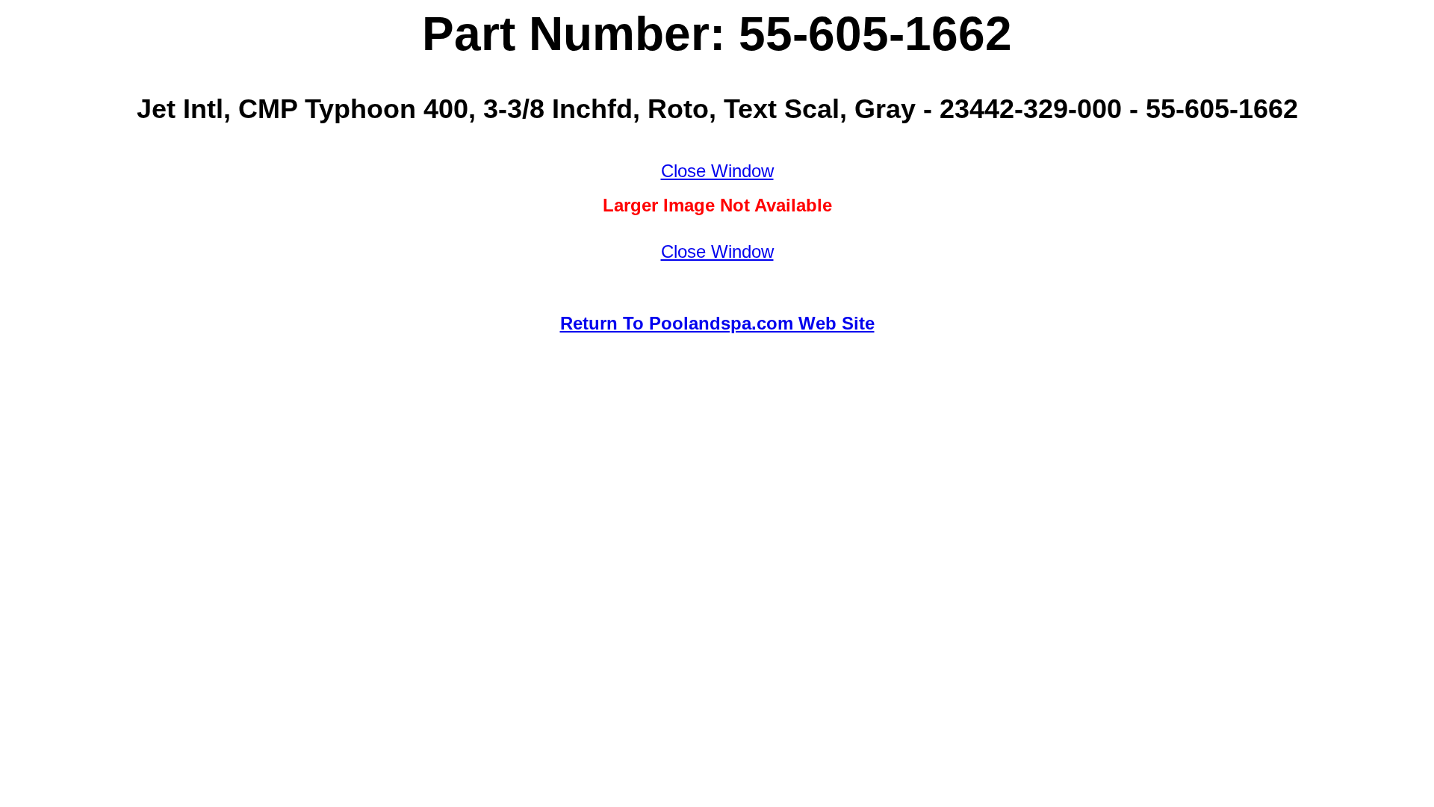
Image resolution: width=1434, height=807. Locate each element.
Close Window (717, 171)
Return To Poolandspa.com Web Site (717, 323)
